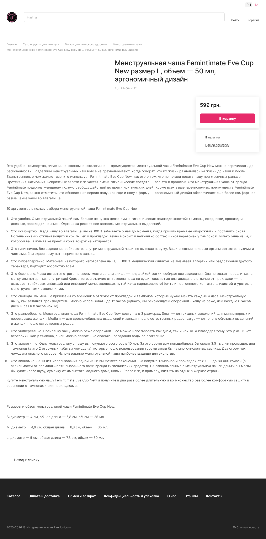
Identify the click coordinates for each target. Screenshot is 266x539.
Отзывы (191, 496)
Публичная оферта (246, 527)
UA (256, 5)
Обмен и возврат (82, 496)
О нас (171, 496)
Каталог (13, 496)
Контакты (214, 496)
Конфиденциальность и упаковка (131, 496)
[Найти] (219, 17)
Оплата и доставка (44, 496)
